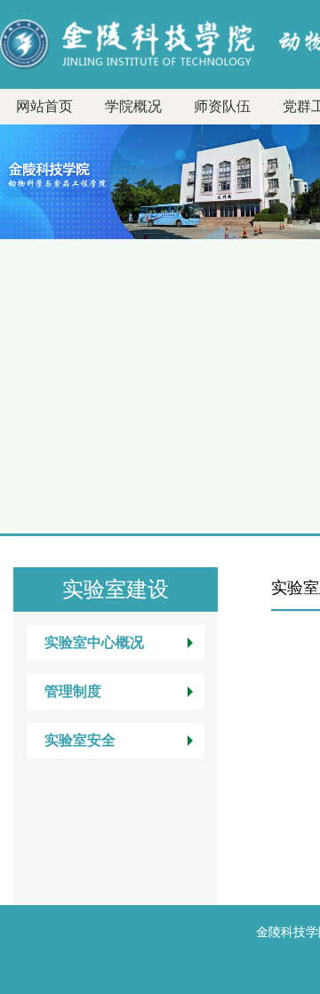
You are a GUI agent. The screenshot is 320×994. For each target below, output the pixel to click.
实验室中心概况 (94, 642)
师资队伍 (222, 106)
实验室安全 (80, 740)
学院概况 (133, 106)
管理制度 (72, 691)
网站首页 (44, 106)
